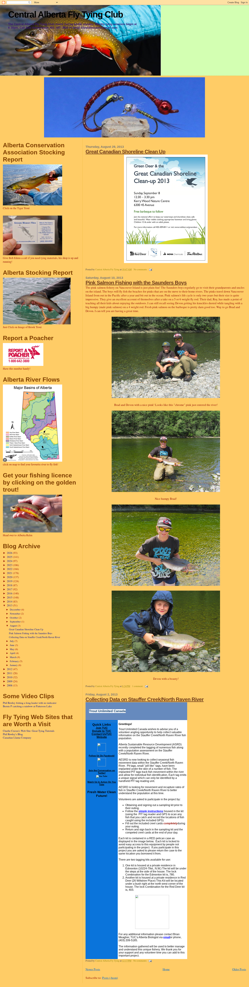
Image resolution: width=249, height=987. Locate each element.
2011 (10, 673)
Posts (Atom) (110, 978)
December (15, 609)
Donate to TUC (101, 731)
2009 (10, 681)
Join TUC (102, 728)
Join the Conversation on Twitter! (101, 771)
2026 (10, 553)
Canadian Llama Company (17, 737)
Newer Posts (93, 969)
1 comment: (138, 686)
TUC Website (104, 736)
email (166, 937)
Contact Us (99, 734)
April (13, 653)
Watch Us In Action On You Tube (101, 783)
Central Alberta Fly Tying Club (65, 14)
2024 (10, 561)
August (14, 625)
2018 (10, 585)
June (12, 645)
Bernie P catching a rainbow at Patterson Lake (27, 706)
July (12, 641)
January (14, 665)
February (14, 661)
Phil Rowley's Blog (13, 734)
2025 (10, 557)
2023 (10, 565)
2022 (10, 569)
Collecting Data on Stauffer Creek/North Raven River (145, 699)
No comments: (141, 269)
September (15, 621)
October (14, 617)
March (13, 657)
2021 (10, 573)
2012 (10, 669)
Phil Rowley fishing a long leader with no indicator (29, 702)
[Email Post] (150, 269)
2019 (10, 581)
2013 (10, 605)
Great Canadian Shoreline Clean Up (125, 151)
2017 (10, 589)
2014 (10, 601)
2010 (10, 677)
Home (166, 969)
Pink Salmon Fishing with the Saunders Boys (136, 282)
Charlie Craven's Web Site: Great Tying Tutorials (28, 730)
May (12, 649)
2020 (10, 577)
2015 (10, 597)
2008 (10, 685)
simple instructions (151, 811)
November (15, 613)
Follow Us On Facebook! (102, 755)
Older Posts (239, 969)
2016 (10, 593)
